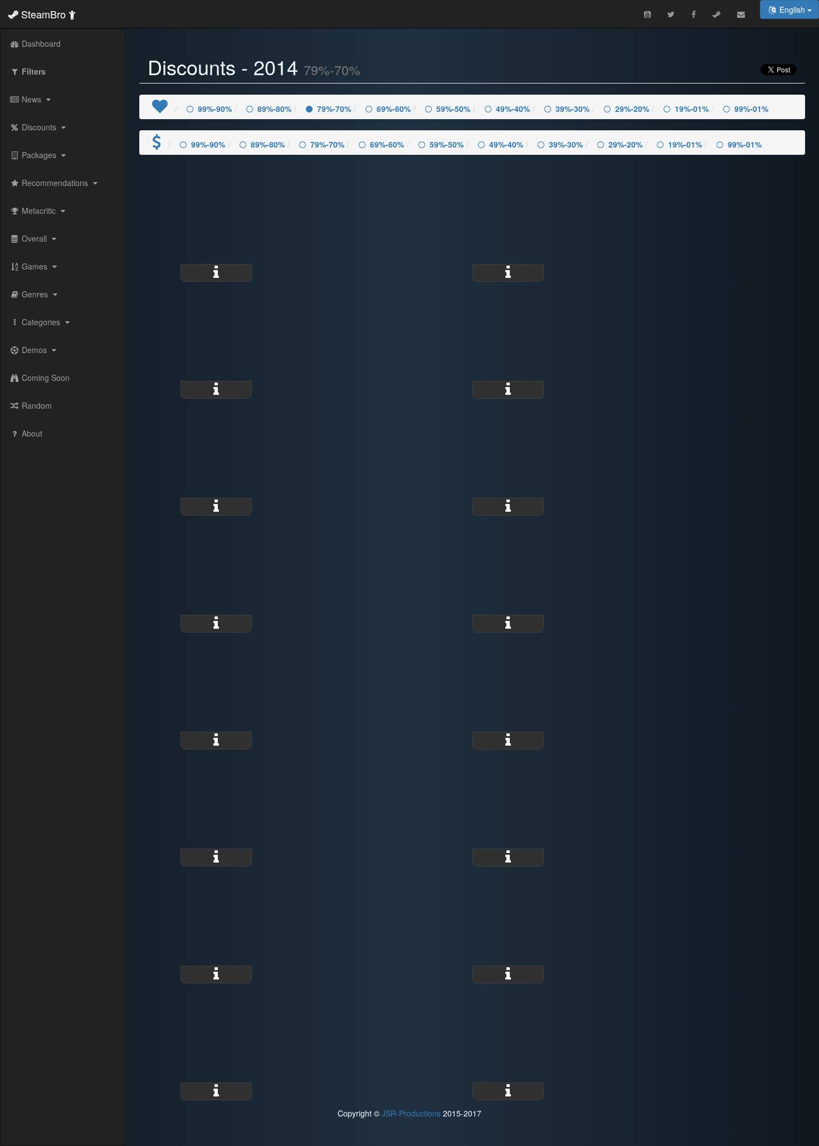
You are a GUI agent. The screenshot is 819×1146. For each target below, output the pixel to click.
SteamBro (43, 14)
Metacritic (39, 210)
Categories (41, 321)
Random (36, 405)
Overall (34, 238)
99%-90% (215, 108)
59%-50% (453, 108)
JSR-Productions (411, 1113)
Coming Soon (45, 377)
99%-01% (751, 108)
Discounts (39, 127)
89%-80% (274, 108)
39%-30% (572, 108)
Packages (39, 154)
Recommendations (55, 182)
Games (35, 266)
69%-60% (394, 108)
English (792, 9)
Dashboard (40, 43)
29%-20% (632, 108)
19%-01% (692, 108)
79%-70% (334, 108)
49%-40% (513, 108)
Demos (34, 349)
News (31, 99)
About (31, 433)
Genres (35, 294)
